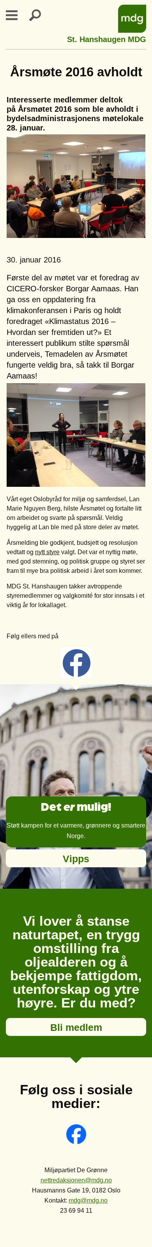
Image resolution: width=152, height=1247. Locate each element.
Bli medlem (76, 1027)
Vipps (76, 858)
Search (39, 15)
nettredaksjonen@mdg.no (76, 1180)
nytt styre (47, 552)
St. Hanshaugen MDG (106, 38)
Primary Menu (16, 15)
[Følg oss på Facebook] (76, 1142)
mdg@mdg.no (88, 1200)
